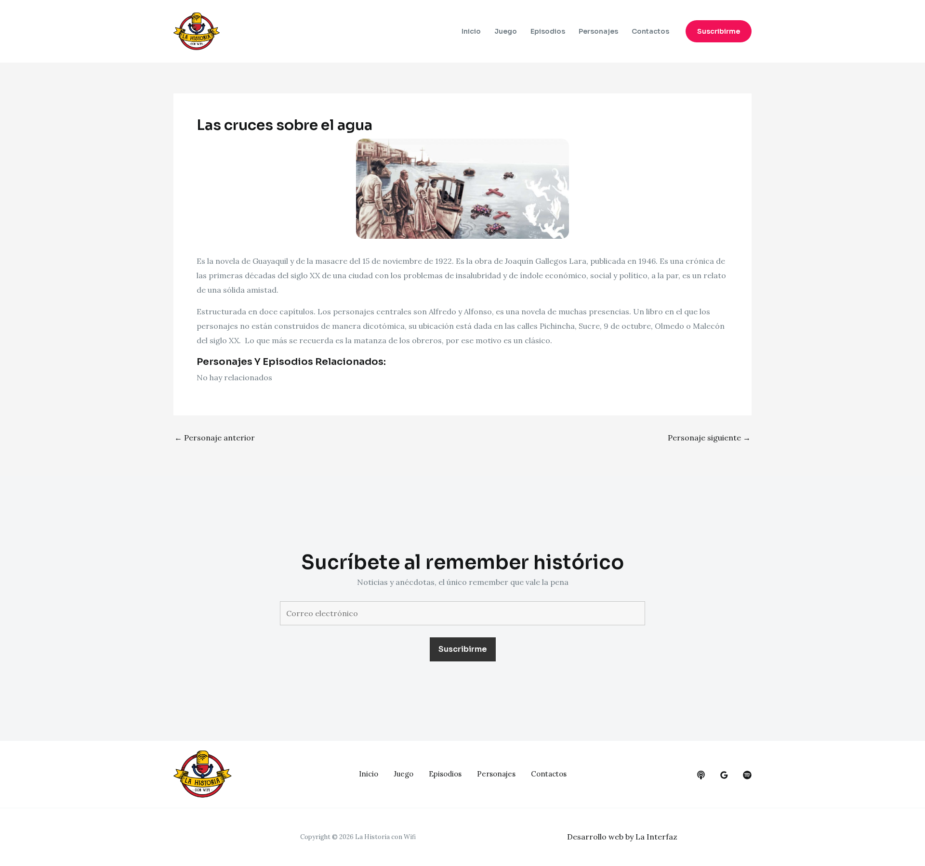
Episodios (547, 31)
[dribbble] (747, 775)
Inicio (471, 31)
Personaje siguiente (709, 437)
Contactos (650, 31)
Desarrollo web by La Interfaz (622, 836)
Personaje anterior (214, 437)
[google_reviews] (724, 775)
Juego (505, 31)
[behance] (701, 775)
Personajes (598, 31)
